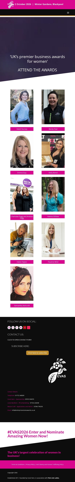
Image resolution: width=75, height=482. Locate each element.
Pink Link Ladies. (53, 478)
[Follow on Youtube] (24, 327)
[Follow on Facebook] (16, 327)
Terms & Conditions (18, 464)
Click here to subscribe (37, 353)
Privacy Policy (30, 464)
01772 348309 (19, 395)
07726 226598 (34, 403)
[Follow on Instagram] (9, 327)
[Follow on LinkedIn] (20, 327)
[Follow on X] (13, 327)
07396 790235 (38, 406)
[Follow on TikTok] (28, 327)
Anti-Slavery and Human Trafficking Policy (49, 464)
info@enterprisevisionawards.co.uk (23, 410)
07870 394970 (29, 399)
